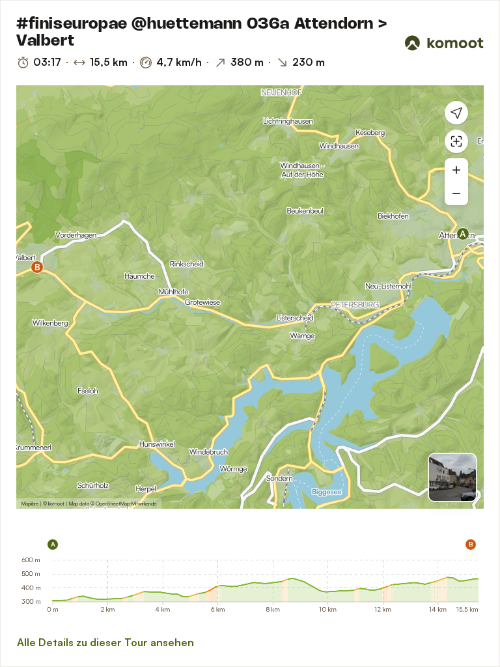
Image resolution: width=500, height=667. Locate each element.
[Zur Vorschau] (452, 477)
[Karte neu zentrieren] (456, 141)
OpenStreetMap (113, 503)
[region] (250, 297)
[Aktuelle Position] (456, 112)
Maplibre (29, 503)
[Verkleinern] (456, 193)
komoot (56, 503)
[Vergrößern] (456, 170)
